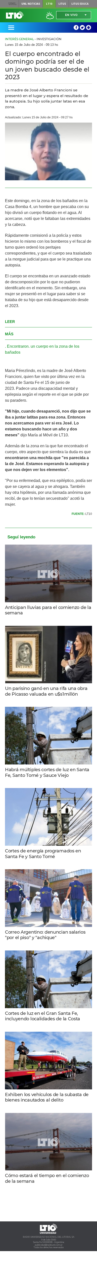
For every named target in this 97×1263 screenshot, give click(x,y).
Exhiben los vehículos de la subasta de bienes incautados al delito (47, 1097)
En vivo (71, 15)
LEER (10, 321)
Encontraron (18, 346)
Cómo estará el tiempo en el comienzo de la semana (47, 1178)
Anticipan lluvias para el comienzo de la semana (48, 610)
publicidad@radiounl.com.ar (48, 1245)
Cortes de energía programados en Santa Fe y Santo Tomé (43, 853)
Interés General (19, 39)
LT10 (49, 3)
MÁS (9, 334)
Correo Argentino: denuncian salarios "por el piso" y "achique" (45, 935)
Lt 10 (14, 15)
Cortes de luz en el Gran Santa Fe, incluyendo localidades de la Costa (42, 1016)
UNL (12, 3)
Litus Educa (80, 3)
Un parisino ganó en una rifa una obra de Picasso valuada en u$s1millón (46, 691)
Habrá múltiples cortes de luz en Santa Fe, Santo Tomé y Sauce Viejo (47, 772)
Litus (62, 3)
